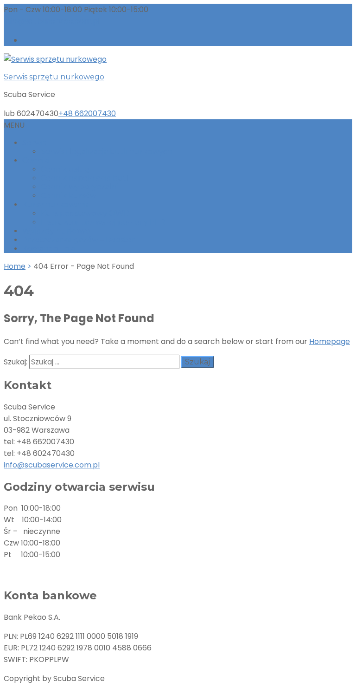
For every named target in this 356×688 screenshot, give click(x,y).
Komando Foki (49, 248)
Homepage (329, 341)
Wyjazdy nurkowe (56, 231)
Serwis (34, 142)
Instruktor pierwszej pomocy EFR (103, 222)
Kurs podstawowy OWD (85, 213)
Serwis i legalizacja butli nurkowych (106, 151)
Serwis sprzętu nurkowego (54, 76)
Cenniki (36, 160)
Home (14, 266)
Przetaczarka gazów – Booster (78, 239)
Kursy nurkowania (56, 204)
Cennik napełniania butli (85, 178)
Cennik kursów (68, 195)
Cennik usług (65, 169)
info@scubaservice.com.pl (52, 465)
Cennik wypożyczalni (79, 186)
